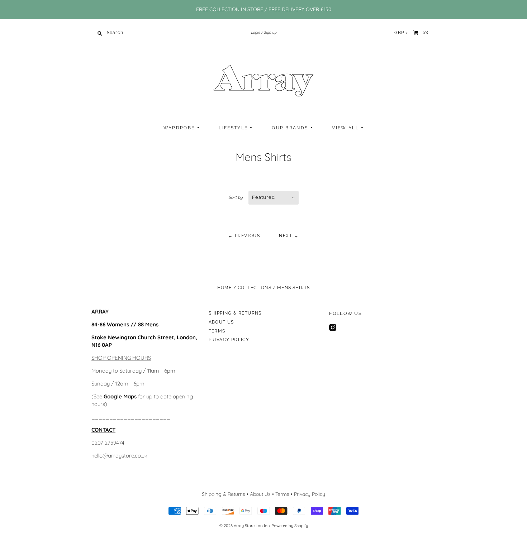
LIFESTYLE (234, 127)
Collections (254, 287)
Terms (217, 331)
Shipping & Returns (235, 313)
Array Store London (252, 525)
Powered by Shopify (289, 525)
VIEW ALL (346, 127)
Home (224, 287)
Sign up (270, 32)
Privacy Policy (229, 339)
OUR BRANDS (291, 127)
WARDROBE (180, 127)
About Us (221, 322)
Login (255, 32)
